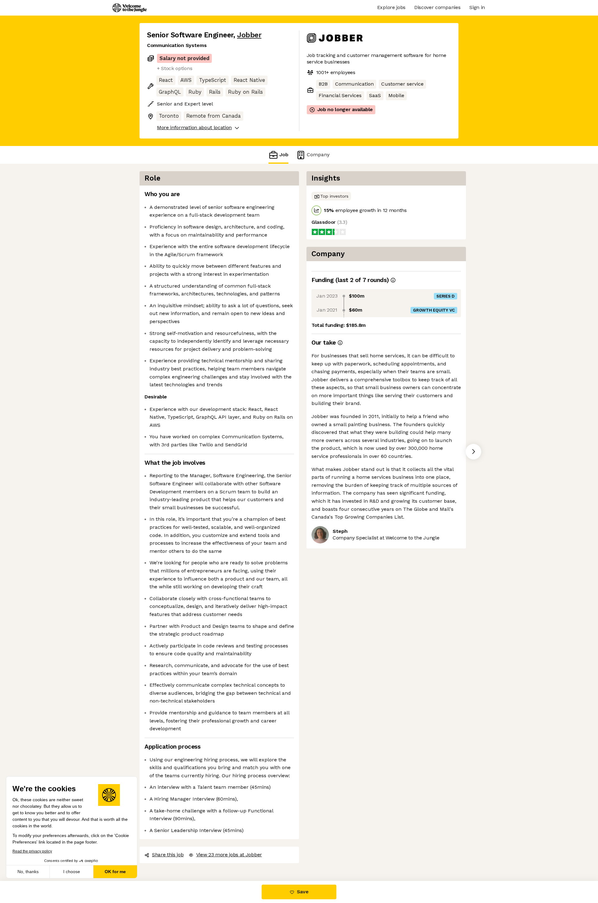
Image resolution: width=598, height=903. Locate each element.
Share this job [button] (168, 855)
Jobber (249, 35)
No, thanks (28, 871)
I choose (71, 871)
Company (318, 155)
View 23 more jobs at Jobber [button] (229, 855)
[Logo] (129, 7)
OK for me (115, 871)
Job (283, 155)
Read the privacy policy (32, 851)
